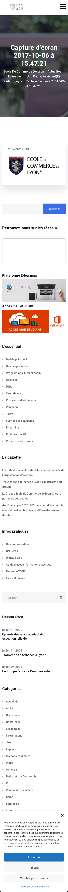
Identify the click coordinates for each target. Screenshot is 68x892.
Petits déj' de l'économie (21, 776)
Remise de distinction (19, 790)
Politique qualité (16, 434)
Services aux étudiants (20, 420)
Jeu (8, 742)
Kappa (10, 749)
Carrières (12, 551)
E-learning (12, 427)
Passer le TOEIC (16, 571)
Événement (13, 728)
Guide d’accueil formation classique (28, 564)
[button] (62, 815)
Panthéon (12, 407)
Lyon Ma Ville (14, 557)
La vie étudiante (15, 578)
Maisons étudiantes (18, 756)
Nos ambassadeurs (18, 544)
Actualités (12, 701)
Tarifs (9, 413)
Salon (9, 796)
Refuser (34, 867)
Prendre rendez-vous (19, 441)
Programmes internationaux (23, 373)
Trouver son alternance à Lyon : (24, 655)
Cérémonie (13, 715)
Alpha (9, 708)
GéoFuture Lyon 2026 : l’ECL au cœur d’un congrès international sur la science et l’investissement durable (33, 510)
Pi (7, 783)
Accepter (34, 857)
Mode (9, 762)
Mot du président (16, 359)
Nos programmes (17, 366)
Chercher (54, 208)
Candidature (13, 393)
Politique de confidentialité (35, 886)
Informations (14, 735)
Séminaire (12, 803)
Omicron (11, 769)
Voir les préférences (34, 878)
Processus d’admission (21, 400)
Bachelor (11, 379)
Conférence (13, 721)
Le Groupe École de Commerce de (26, 671)
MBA (9, 386)
